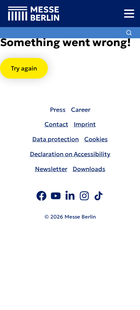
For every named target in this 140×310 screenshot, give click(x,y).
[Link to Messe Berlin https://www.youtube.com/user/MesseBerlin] (56, 197)
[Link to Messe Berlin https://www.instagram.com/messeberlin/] (84, 197)
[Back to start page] (29, 14)
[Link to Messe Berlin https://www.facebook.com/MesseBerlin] (41, 197)
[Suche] (129, 32)
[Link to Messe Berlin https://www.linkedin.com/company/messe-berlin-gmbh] (70, 197)
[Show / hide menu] (129, 13)
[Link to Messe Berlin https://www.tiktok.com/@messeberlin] (98, 197)
